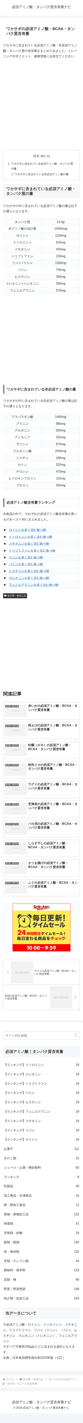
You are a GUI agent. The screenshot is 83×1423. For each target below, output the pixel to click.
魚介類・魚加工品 (16, 595)
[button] (76, 1035)
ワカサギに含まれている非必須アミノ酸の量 (41, 174)
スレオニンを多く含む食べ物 (29, 578)
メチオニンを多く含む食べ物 (29, 543)
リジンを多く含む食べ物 (26, 557)
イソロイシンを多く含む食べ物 (30, 536)
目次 (36, 156)
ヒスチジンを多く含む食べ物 (29, 571)
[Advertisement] (41, 105)
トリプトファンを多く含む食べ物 (32, 550)
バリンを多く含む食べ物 (26, 564)
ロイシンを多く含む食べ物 (27, 529)
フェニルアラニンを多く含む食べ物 (33, 584)
